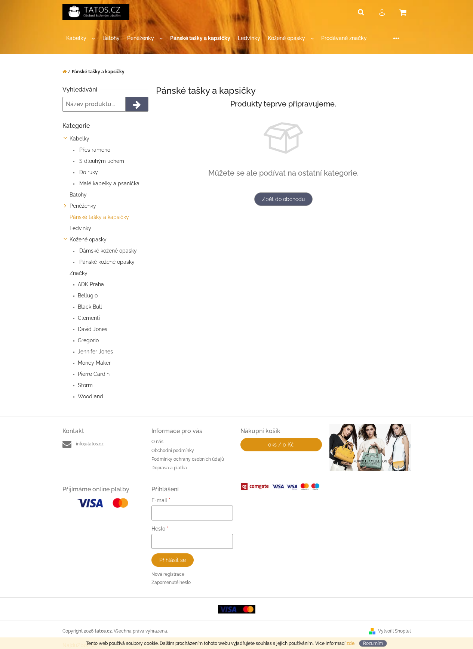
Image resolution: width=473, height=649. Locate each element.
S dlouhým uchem (101, 161)
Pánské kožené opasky (106, 262)
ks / (281, 445)
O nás (157, 441)
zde (350, 643)
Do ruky (88, 172)
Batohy (78, 195)
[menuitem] (80, 38)
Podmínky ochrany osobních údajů (187, 459)
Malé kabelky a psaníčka (108, 183)
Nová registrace (167, 574)
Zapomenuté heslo (171, 582)
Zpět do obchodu (283, 199)
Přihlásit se (172, 560)
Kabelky (79, 139)
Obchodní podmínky (172, 450)
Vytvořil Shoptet (394, 631)
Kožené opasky (88, 239)
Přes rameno (94, 150)
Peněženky (83, 206)
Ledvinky (80, 228)
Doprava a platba (169, 467)
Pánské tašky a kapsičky (99, 217)
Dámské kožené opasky (107, 251)
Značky (78, 273)
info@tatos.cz (90, 443)
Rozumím (373, 643)
